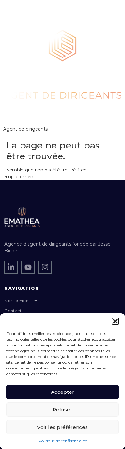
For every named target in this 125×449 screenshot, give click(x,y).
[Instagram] (45, 267)
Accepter (62, 392)
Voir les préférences (62, 427)
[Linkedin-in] (11, 267)
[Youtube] (28, 267)
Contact (12, 310)
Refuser (62, 410)
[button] (115, 321)
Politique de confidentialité (62, 440)
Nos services (17, 300)
